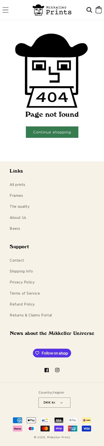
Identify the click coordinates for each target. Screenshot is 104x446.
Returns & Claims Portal (31, 315)
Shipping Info (21, 271)
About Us (18, 217)
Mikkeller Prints (58, 437)
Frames (16, 195)
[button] (5, 10)
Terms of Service (25, 293)
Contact (17, 260)
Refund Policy (22, 304)
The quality (20, 206)
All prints (17, 184)
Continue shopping (52, 132)
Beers (15, 228)
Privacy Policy (22, 282)
